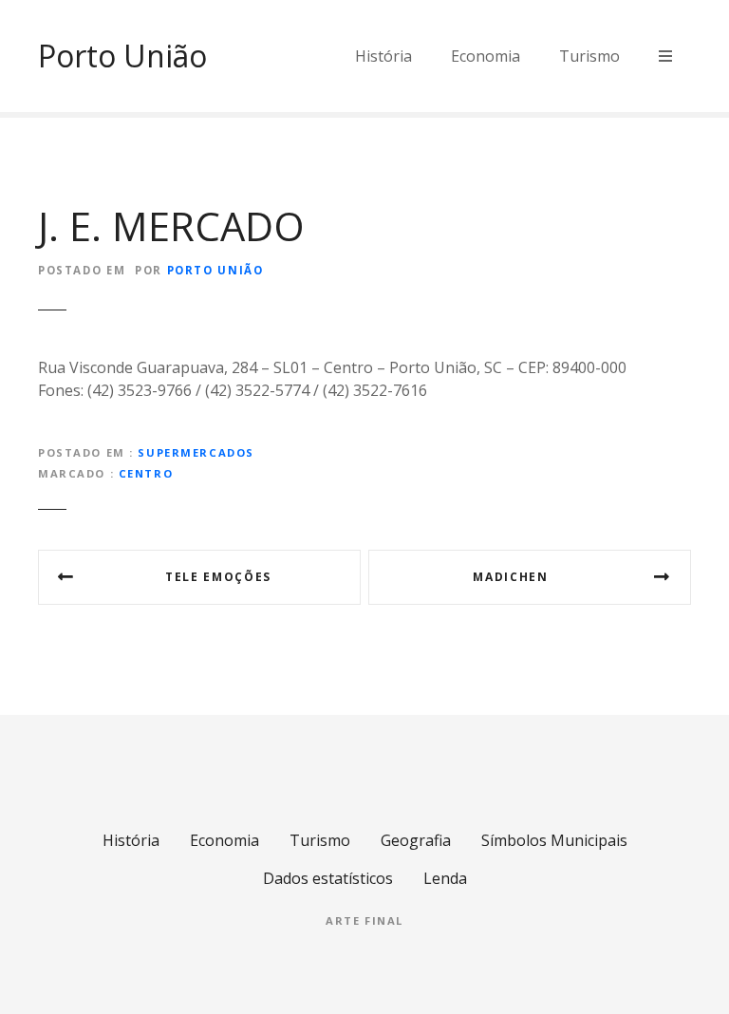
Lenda (445, 878)
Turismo (589, 56)
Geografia (416, 840)
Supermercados (195, 452)
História (383, 56)
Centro (146, 473)
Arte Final (364, 920)
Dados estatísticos (328, 878)
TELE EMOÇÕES (218, 577)
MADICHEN (510, 577)
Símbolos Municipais (554, 840)
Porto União (122, 55)
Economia (485, 56)
